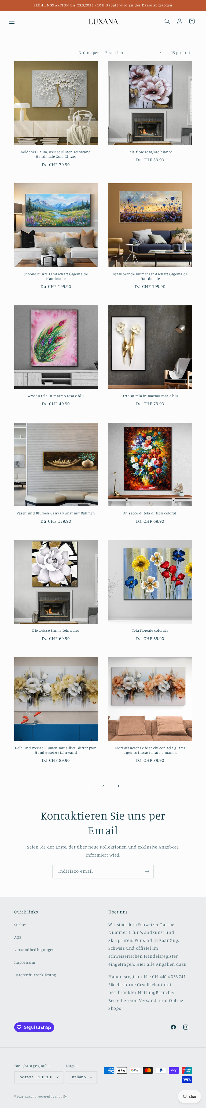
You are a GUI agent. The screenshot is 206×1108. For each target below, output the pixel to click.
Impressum (24, 962)
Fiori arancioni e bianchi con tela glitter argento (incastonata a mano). (150, 750)
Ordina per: (89, 52)
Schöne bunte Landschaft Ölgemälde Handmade (56, 276)
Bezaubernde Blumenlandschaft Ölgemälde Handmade (150, 276)
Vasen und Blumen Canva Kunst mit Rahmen (56, 513)
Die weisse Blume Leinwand (56, 630)
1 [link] (88, 785)
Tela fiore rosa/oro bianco (150, 152)
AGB (18, 937)
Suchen (21, 924)
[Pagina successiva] (118, 786)
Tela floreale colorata (150, 630)
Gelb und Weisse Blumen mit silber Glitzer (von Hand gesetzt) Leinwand (56, 750)
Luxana (30, 1096)
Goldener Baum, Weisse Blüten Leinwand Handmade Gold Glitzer (56, 154)
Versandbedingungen (34, 949)
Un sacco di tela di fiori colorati (150, 513)
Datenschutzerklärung (35, 974)
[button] (12, 21)
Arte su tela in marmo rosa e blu (56, 396)
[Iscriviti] (147, 871)
